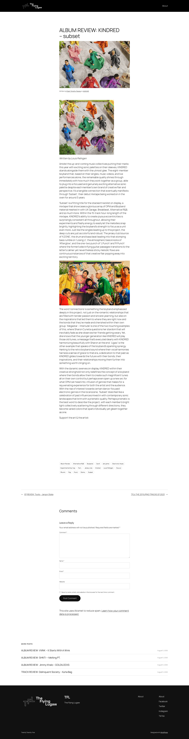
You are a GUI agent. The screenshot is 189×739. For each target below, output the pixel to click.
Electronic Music (118, 464)
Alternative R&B (78, 464)
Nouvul (118, 468)
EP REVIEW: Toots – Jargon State (38, 494)
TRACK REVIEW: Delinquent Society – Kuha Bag (46, 672)
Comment (63, 532)
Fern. (80, 468)
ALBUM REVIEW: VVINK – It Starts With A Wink (45, 650)
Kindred (97, 468)
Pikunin (62, 472)
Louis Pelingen (108, 468)
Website (62, 582)
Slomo (83, 472)
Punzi (76, 472)
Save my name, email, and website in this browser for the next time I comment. (87, 592)
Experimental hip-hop (67, 468)
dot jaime (106, 464)
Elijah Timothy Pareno (73, 91)
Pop (69, 472)
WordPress (164, 732)
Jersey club (88, 468)
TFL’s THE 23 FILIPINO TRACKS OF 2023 (148, 494)
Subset (90, 472)
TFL (67, 697)
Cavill (98, 464)
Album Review (65, 464)
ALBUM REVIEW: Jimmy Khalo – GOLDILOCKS (45, 665)
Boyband (90, 464)
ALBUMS (86, 91)
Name (61, 561)
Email (61, 571)
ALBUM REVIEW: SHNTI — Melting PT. (40, 657)
